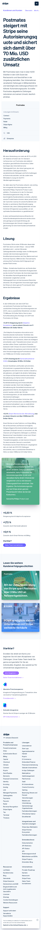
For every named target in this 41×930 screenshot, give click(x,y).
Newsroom (26, 876)
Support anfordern (9, 911)
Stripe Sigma (7, 809)
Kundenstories (8, 873)
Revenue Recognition (10, 807)
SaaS (24, 782)
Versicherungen (27, 798)
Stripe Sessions (8, 881)
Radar (5, 804)
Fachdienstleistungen (29, 811)
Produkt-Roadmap (28, 870)
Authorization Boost (10, 754)
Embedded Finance (28, 762)
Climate (5, 765)
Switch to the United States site (14, 925)
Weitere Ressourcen (10, 903)
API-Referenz (26, 846)
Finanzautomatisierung (30, 765)
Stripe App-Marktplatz (30, 827)
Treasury (6, 818)
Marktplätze (26, 773)
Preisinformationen (9, 748)
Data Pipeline (7, 773)
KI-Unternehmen (27, 784)
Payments (6, 798)
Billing (5, 756)
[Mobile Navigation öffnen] (37, 4)
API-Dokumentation (10, 717)
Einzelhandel (26, 817)
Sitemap (6, 897)
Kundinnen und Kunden (12, 10)
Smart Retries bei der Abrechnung (21, 414)
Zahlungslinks (8, 795)
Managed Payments (10, 793)
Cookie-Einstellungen (10, 900)
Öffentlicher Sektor (29, 814)
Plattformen (26, 779)
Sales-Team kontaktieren (14, 545)
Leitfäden (6, 870)
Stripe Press (26, 878)
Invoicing (6, 784)
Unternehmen (27, 746)
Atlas (5, 751)
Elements (6, 776)
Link (4, 790)
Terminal (6, 815)
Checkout (6, 762)
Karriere (25, 873)
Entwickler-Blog (27, 862)
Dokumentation (27, 843)
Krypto (5, 770)
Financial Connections (10, 779)
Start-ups (25, 748)
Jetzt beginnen (10, 673)
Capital (5, 759)
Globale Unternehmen (29, 768)
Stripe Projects (27, 859)
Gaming (24, 790)
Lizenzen (6, 894)
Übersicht (28, 10)
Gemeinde (6, 878)
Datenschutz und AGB (10, 884)
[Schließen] (37, 920)
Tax (4, 812)
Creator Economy (28, 787)
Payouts (6, 801)
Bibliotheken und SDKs (30, 856)
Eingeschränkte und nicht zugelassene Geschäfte (10, 889)
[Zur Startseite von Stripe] (5, 734)
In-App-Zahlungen (28, 770)
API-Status (26, 848)
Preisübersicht (8, 698)
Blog (4, 876)
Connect (6, 768)
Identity (6, 782)
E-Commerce (26, 759)
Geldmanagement (28, 776)
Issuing (5, 787)
